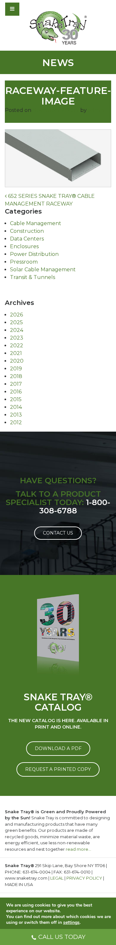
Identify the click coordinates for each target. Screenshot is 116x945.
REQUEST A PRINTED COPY (58, 769)
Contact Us (58, 533)
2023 (16, 338)
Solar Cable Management (43, 269)
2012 (16, 422)
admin (96, 110)
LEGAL (56, 878)
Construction (27, 231)
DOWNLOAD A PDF (58, 748)
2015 (16, 399)
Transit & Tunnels (32, 277)
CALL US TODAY (61, 937)
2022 (16, 345)
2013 (16, 415)
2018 (16, 376)
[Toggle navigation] (30, 9)
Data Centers (27, 239)
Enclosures (24, 246)
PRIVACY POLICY (84, 878)
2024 (16, 330)
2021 (16, 353)
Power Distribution (34, 254)
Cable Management (35, 223)
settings (71, 922)
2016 (16, 392)
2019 (16, 369)
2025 (16, 322)
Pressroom (24, 262)
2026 (16, 315)
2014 (16, 407)
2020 (17, 361)
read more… (78, 849)
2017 (16, 384)
